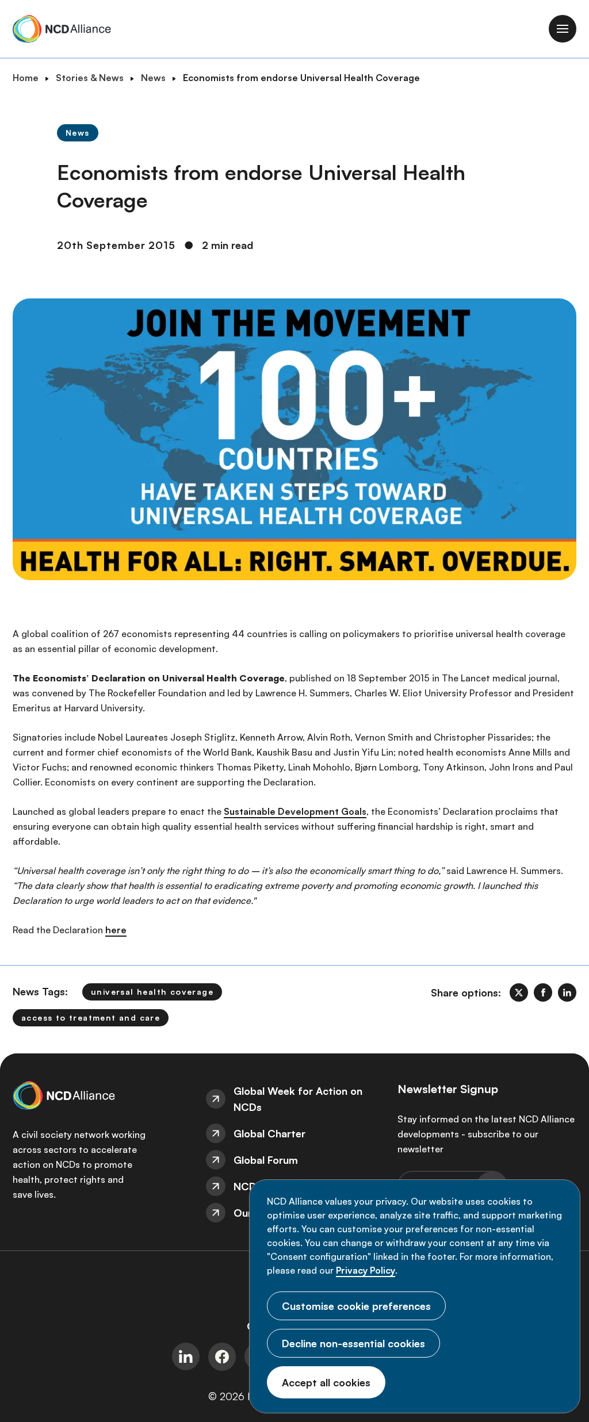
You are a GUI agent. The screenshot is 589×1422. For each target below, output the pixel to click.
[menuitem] (294, 1099)
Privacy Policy (365, 1270)
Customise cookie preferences (356, 1306)
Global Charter (269, 1133)
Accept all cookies (326, 1382)
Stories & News (90, 77)
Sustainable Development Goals (295, 811)
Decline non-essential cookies (353, 1343)
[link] (519, 992)
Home (26, 77)
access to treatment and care (90, 1017)
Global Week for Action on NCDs (298, 1098)
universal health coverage (152, 991)
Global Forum (266, 1159)
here (116, 930)
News (153, 77)
